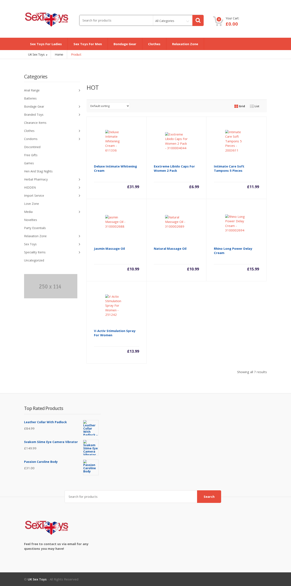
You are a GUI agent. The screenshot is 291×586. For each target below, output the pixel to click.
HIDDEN (30, 187)
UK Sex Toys (36, 54)
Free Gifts (30, 155)
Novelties (30, 220)
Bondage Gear (125, 44)
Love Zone (31, 204)
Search (209, 496)
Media (28, 212)
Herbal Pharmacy (36, 179)
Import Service (34, 195)
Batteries (30, 98)
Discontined (32, 147)
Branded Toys (33, 115)
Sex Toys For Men (87, 44)
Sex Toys (30, 244)
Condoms (30, 139)
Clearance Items (35, 123)
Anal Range (32, 90)
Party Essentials (35, 228)
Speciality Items (35, 252)
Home (59, 54)
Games (29, 163)
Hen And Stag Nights (38, 171)
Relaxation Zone (185, 44)
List (256, 106)
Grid (241, 106)
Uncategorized (34, 260)
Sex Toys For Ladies (46, 44)
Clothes (154, 44)
